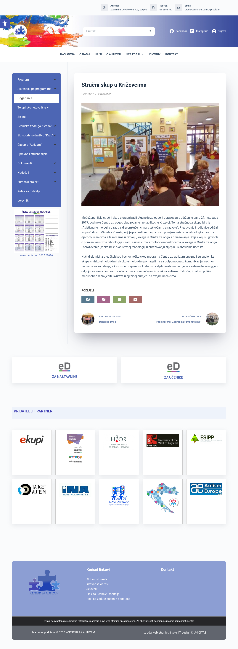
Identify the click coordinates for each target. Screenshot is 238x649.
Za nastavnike (64, 377)
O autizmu (113, 54)
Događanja (104, 94)
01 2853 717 (166, 9)
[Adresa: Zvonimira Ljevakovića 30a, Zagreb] (104, 7)
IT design (184, 632)
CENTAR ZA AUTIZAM (81, 632)
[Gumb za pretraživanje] (150, 31)
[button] (5, 23)
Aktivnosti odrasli (97, 584)
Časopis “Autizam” (29, 144)
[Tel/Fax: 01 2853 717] (153, 7)
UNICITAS (200, 632)
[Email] (135, 299)
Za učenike (173, 377)
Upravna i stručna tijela (32, 154)
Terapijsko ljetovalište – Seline (33, 112)
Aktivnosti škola (96, 579)
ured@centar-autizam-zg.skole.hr (202, 9)
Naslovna (67, 54)
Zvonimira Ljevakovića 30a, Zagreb (128, 9)
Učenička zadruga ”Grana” (34, 126)
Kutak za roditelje (28, 191)
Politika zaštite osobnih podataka (108, 599)
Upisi (98, 54)
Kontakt (171, 54)
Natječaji (133, 54)
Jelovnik (154, 54)
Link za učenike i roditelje (102, 594)
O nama (84, 54)
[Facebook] (87, 299)
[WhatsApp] (119, 299)
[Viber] (103, 299)
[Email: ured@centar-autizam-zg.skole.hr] (178, 7)
